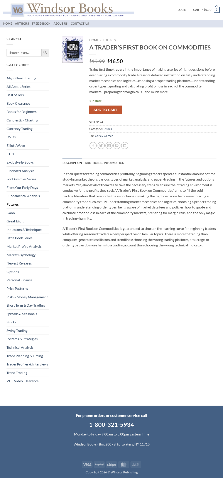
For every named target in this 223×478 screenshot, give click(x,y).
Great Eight (15, 221)
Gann (11, 213)
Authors (22, 23)
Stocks (11, 322)
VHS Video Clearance (23, 381)
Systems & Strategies (22, 339)
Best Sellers (15, 95)
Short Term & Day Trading (26, 305)
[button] (182, 10)
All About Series (18, 86)
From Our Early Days (22, 187)
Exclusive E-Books (20, 162)
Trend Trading (17, 372)
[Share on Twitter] (101, 145)
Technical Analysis (20, 347)
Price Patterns (17, 288)
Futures (13, 204)
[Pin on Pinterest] (116, 145)
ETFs (10, 154)
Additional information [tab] (105, 163)
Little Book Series (19, 238)
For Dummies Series (21, 179)
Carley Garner (104, 136)
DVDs (11, 137)
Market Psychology (21, 255)
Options (13, 272)
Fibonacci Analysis (20, 171)
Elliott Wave (16, 145)
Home (7, 23)
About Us (61, 23)
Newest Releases (19, 263)
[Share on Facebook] (93, 145)
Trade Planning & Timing (25, 356)
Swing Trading (17, 330)
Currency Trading (19, 128)
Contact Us (80, 23)
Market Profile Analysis (24, 246)
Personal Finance (19, 280)
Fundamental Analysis (23, 196)
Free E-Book (41, 23)
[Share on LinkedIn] (124, 145)
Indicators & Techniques (24, 229)
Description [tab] (72, 163)
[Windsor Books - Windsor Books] (68, 9)
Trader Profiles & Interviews (27, 364)
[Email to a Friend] (109, 145)
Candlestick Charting (22, 120)
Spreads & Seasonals (22, 314)
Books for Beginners (22, 111)
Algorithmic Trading (21, 78)
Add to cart (105, 110)
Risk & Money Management (27, 297)
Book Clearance (18, 103)
